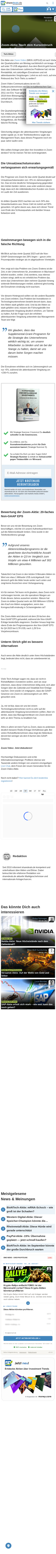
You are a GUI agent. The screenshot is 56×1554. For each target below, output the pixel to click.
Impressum (22, 1352)
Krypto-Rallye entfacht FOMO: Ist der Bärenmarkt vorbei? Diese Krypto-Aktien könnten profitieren (25, 1288)
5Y (39, 791)
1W (16, 791)
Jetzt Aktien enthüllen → (28, 1338)
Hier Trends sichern (41, 122)
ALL (44, 791)
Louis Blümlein (41, 981)
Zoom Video (20, 60)
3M (25, 791)
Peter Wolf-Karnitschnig (37, 950)
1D (11, 791)
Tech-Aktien (8, 54)
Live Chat (5, 766)
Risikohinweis (32, 1352)
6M (30, 791)
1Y (35, 791)
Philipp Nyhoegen (39, 918)
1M (20, 791)
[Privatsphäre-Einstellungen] (8, 1546)
